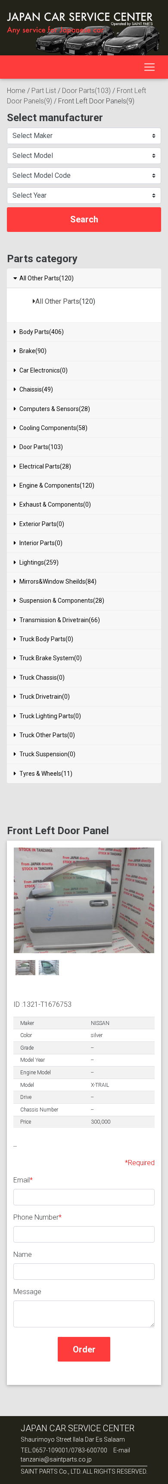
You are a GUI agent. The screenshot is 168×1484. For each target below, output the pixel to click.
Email (21, 1180)
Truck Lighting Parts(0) (50, 716)
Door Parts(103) (86, 91)
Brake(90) (33, 350)
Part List (43, 91)
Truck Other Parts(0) (47, 735)
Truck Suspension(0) (47, 754)
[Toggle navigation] (149, 67)
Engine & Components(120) (56, 485)
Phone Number (36, 1217)
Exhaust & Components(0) (55, 504)
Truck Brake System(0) (50, 658)
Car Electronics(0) (43, 370)
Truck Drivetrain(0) (44, 696)
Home (16, 91)
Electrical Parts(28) (45, 466)
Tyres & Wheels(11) (45, 773)
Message (27, 1292)
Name (22, 1254)
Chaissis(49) (36, 389)
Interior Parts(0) (40, 543)
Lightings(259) (39, 562)
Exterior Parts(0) (41, 523)
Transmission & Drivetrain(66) (59, 620)
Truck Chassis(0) (42, 677)
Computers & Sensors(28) (54, 408)
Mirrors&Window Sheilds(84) (57, 581)
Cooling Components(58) (53, 427)
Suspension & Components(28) (61, 600)
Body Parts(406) (41, 331)
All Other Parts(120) (46, 278)
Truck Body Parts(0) (46, 639)
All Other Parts (57, 301)
